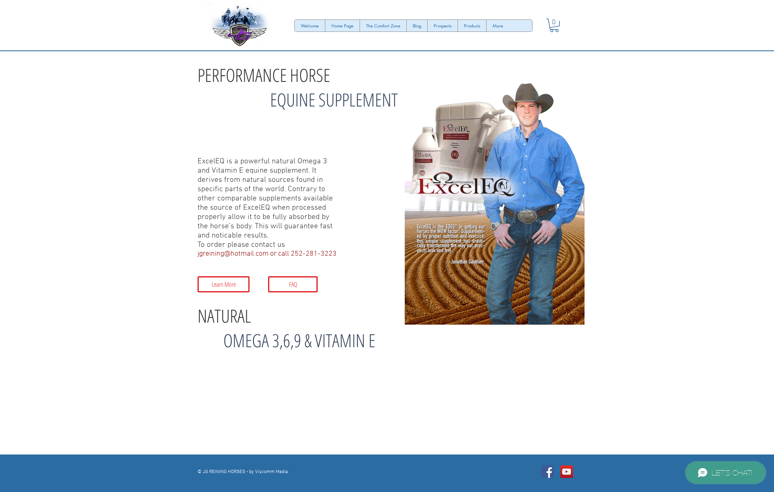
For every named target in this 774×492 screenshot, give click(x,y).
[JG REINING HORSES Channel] (566, 471)
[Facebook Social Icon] (547, 471)
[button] (554, 25)
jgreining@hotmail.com (233, 254)
